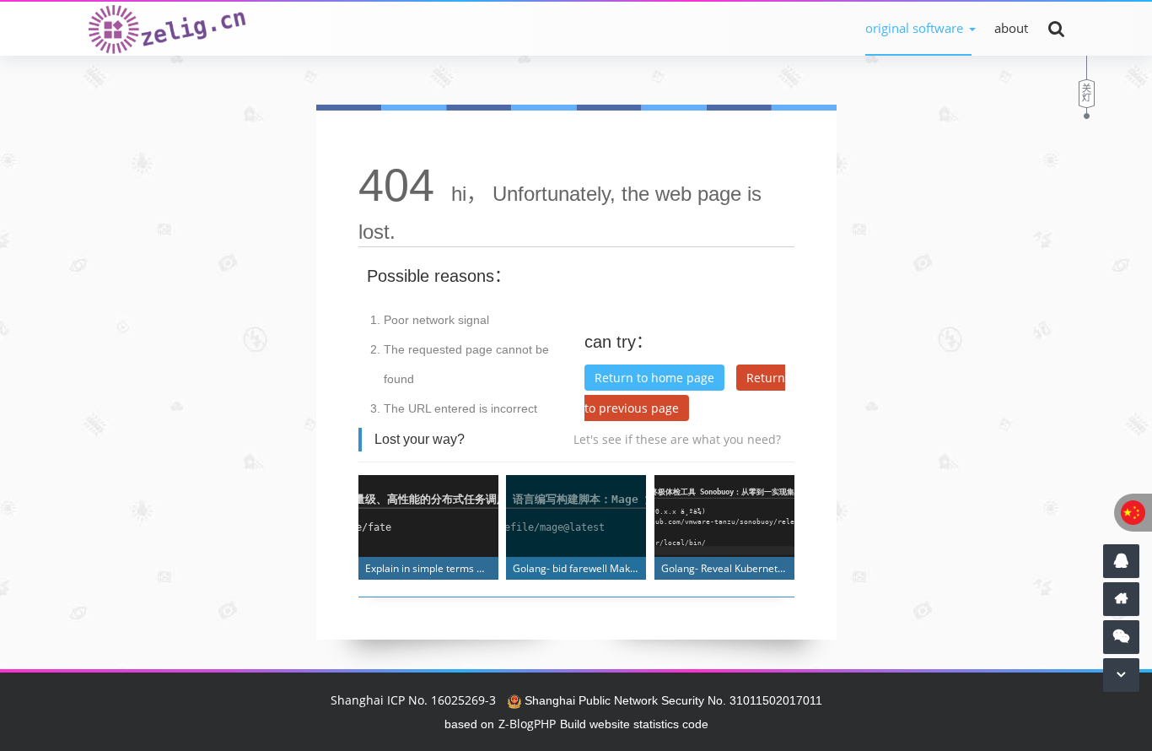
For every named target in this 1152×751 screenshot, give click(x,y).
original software (914, 27)
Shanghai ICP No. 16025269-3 (413, 700)
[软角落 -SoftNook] (168, 28)
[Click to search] (1056, 28)
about (1011, 27)
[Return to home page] (1121, 599)
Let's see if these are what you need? (677, 439)
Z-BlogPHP (527, 724)
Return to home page (654, 378)
